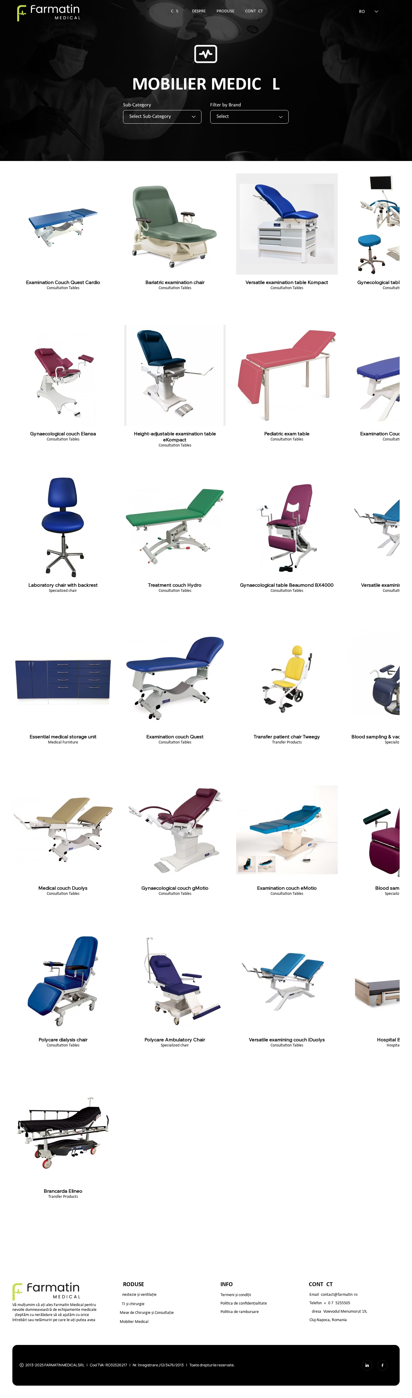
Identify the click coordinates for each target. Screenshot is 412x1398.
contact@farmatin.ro (339, 1206)
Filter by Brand (225, 105)
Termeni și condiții (235, 1206)
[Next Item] (397, 1163)
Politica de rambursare (239, 1223)
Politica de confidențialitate (243, 1215)
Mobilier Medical (134, 1233)
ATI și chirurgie (132, 1215)
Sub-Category (137, 105)
